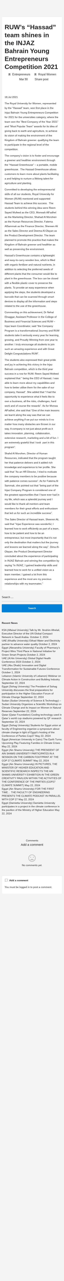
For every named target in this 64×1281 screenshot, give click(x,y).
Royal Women (47, 74)
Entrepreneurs (21, 74)
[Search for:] (32, 598)
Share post (41, 79)
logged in (24, 887)
